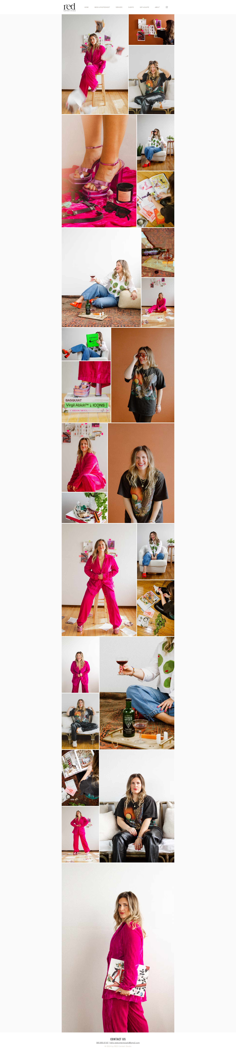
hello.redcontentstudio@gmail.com (125, 1043)
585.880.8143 (102, 1043)
